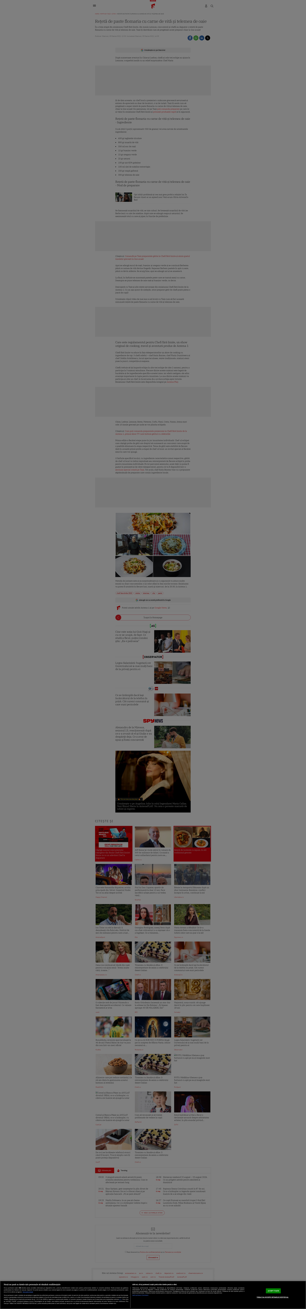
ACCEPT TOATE (273, 1291)
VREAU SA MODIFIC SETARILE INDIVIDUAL (273, 1297)
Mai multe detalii (28, 1292)
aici (120, 1299)
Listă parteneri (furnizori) (140, 1295)
